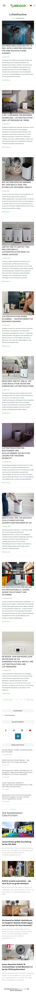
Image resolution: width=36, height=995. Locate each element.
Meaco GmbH (22, 989)
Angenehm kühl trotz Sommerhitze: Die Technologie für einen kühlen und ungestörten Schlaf (16, 797)
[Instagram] (22, 730)
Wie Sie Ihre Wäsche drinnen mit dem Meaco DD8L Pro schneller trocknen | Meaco (17, 184)
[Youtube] (30, 730)
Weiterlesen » (6, 80)
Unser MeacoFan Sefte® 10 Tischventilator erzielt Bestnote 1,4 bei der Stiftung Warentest (17, 785)
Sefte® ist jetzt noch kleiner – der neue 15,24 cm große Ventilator (16, 761)
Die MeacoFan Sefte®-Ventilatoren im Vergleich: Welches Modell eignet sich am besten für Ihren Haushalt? (17, 772)
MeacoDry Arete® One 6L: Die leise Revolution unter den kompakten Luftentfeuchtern (18, 383)
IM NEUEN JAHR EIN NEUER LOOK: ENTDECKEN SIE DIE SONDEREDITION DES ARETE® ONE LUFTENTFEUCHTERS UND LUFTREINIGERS (17, 662)
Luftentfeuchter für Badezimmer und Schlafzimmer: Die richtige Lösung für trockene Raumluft (16, 453)
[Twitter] (14, 730)
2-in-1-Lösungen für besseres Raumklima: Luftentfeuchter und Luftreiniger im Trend (17, 117)
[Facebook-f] (6, 730)
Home (13, 18)
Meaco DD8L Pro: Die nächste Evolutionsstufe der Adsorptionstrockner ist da (17, 520)
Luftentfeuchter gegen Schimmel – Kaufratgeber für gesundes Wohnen (17, 318)
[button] (32, 5)
